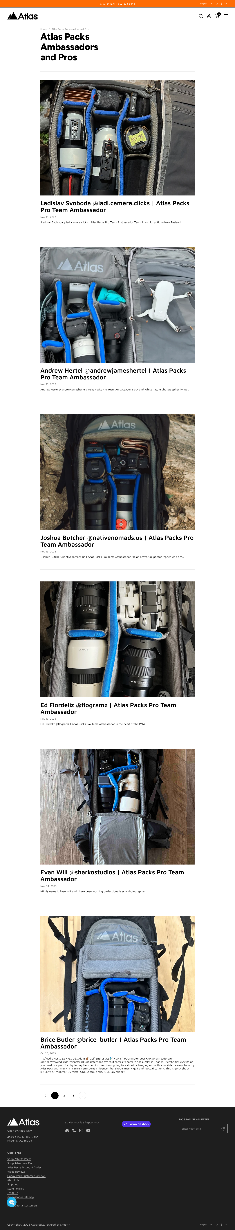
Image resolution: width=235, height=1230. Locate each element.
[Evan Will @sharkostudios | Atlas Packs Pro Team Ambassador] (117, 807)
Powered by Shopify (57, 1224)
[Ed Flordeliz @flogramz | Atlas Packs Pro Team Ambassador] (117, 639)
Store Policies (15, 1188)
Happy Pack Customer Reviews (26, 1175)
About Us (13, 1180)
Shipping (13, 1184)
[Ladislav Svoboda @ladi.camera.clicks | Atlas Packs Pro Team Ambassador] (117, 137)
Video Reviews (16, 1171)
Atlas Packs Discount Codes (24, 1167)
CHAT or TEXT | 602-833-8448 (117, 3)
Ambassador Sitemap (20, 1197)
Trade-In (12, 1192)
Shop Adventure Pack (20, 1163)
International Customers (22, 1205)
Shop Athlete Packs (19, 1158)
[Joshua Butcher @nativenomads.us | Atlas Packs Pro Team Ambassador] (117, 472)
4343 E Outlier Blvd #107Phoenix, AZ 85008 (23, 1139)
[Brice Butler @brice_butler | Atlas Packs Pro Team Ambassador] (117, 974)
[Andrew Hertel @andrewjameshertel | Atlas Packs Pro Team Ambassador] (117, 305)
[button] (200, 16)
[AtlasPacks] (22, 15)
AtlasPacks (37, 1224)
